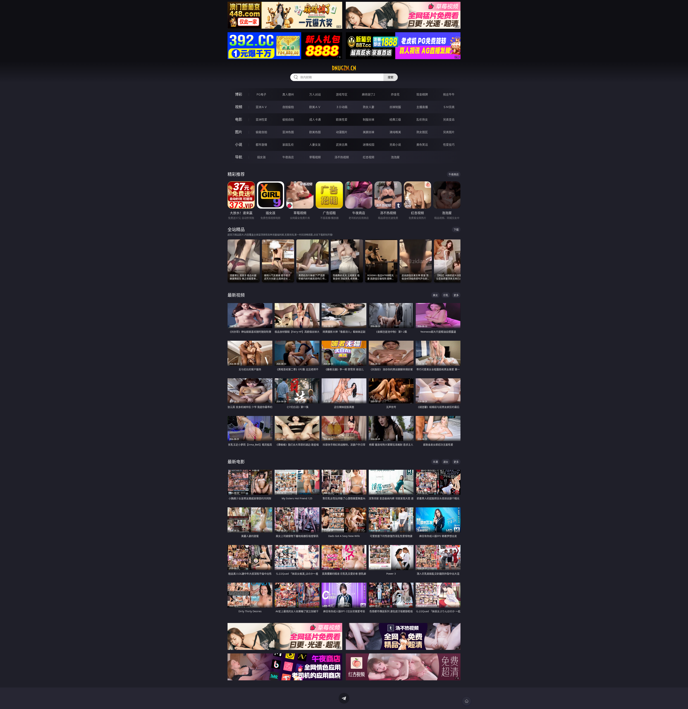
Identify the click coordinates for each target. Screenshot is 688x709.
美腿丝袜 (368, 132)
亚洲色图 (288, 132)
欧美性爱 (341, 120)
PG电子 (261, 94)
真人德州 (288, 94)
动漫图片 (341, 132)
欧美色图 (315, 132)
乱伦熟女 (422, 120)
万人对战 (315, 94)
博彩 (238, 94)
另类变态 (449, 120)
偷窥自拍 (261, 132)
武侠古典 (341, 145)
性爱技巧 (449, 145)
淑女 (445, 461)
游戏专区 (341, 94)
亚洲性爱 (261, 120)
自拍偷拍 (288, 107)
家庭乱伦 (288, 145)
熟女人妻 (368, 107)
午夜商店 (288, 157)
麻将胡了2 (368, 94)
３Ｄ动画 (341, 107)
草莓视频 (315, 157)
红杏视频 (368, 157)
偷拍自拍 (288, 120)
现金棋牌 (422, 94)
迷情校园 (368, 145)
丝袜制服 (395, 107)
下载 (456, 229)
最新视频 (236, 295)
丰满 (435, 461)
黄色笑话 (422, 145)
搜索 (390, 77)
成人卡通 (315, 120)
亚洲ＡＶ (261, 107)
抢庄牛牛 (449, 94)
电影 (238, 119)
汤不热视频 (342, 157)
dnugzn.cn (344, 68)
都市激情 (261, 145)
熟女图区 (422, 132)
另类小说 (395, 145)
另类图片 (449, 132)
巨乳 (445, 295)
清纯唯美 (395, 132)
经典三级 (395, 120)
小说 (238, 144)
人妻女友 (315, 145)
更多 (456, 295)
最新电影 (236, 462)
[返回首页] (466, 701)
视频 (238, 106)
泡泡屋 (395, 157)
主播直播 (422, 107)
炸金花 (395, 94)
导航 (238, 157)
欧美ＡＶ (315, 107)
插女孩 (261, 157)
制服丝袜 (368, 120)
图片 (238, 132)
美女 (435, 295)
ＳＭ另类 (449, 107)
